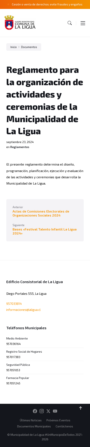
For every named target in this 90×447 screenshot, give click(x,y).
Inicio (13, 47)
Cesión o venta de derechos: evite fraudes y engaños (47, 4)
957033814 (14, 303)
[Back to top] (80, 408)
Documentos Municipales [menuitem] (34, 426)
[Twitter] (48, 411)
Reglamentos (19, 147)
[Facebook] (35, 411)
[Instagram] (42, 411)
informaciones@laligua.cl (23, 310)
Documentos (29, 47)
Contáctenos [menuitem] (64, 426)
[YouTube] (55, 411)
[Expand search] (70, 23)
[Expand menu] (83, 23)
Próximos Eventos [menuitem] (58, 420)
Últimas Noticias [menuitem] (31, 420)
